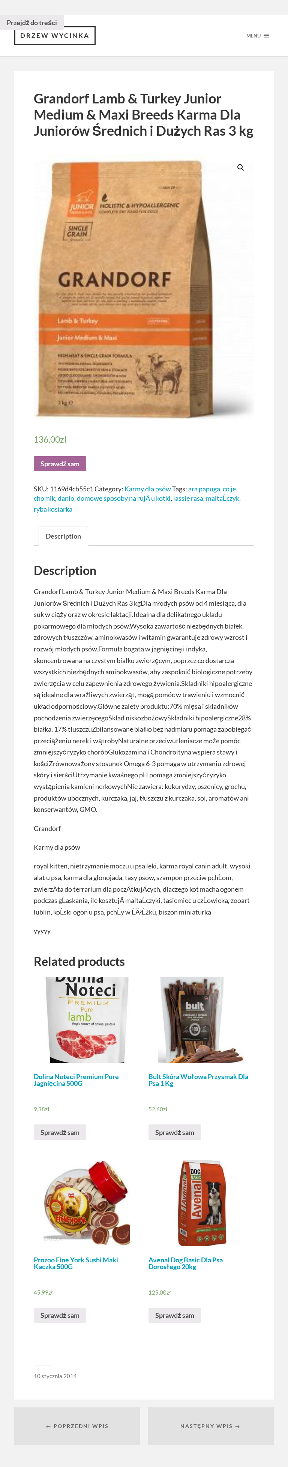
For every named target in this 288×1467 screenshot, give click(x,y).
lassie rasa (188, 498)
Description (63, 536)
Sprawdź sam (60, 464)
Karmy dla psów (147, 489)
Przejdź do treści (32, 22)
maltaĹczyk (222, 498)
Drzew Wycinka (55, 35)
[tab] (63, 536)
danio (66, 498)
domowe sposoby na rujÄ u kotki (124, 498)
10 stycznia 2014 (55, 1376)
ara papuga (204, 489)
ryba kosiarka (53, 509)
